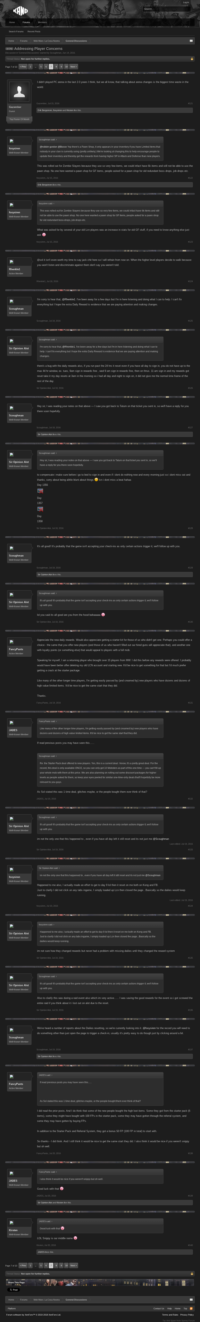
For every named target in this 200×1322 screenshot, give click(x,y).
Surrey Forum (188, 1320)
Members (42, 22)
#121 (190, 103)
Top (185, 1308)
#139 (190, 1196)
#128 (190, 528)
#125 (190, 321)
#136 (190, 1010)
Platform (12, 1308)
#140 (190, 1245)
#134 (190, 906)
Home (12, 22)
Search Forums (16, 31)
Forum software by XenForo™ (33, 1315)
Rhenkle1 (14, 269)
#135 (190, 958)
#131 (190, 703)
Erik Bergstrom (45, 110)
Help (169, 1308)
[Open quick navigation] (191, 40)
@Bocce (62, 146)
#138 (190, 1153)
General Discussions (29, 53)
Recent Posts (34, 31)
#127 (190, 427)
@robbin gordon (48, 146)
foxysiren (57, 110)
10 (66, 66)
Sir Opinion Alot (19, 348)
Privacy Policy (187, 1315)
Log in (186, 2)
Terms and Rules (170, 1315)
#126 (190, 388)
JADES (13, 730)
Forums (26, 22)
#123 (190, 242)
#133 (190, 849)
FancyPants (16, 649)
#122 (190, 178)
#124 (190, 281)
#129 (190, 567)
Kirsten (70, 110)
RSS (191, 1308)
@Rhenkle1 (68, 299)
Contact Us (159, 1308)
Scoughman (55, 53)
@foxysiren (149, 1028)
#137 (190, 1049)
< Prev (23, 66)
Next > (74, 66)
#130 (190, 622)
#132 (190, 799)
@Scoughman (161, 838)
